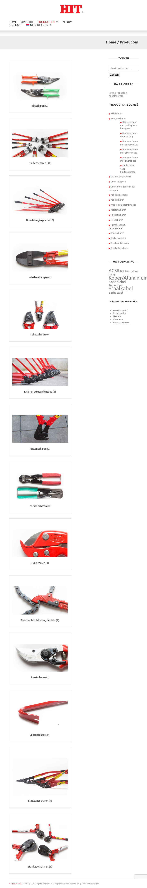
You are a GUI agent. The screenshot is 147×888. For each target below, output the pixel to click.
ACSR (114, 270)
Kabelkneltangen (119, 195)
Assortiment (120, 310)
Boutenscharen (118, 118)
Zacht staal (116, 292)
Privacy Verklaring (90, 883)
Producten (46, 22)
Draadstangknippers (121, 176)
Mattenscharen (118, 210)
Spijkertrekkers (118, 238)
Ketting (112, 274)
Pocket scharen (118, 215)
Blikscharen (116, 113)
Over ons (118, 319)
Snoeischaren (117, 233)
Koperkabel (117, 282)
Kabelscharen (117, 200)
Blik (122, 271)
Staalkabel (121, 288)
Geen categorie (118, 181)
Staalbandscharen (120, 243)
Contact (15, 25)
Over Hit (27, 22)
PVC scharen (117, 220)
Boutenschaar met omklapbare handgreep (128, 125)
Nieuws (68, 22)
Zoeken (114, 74)
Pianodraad (116, 285)
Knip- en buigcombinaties (123, 205)
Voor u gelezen (121, 322)
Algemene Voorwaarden (67, 883)
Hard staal (131, 271)
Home (13, 22)
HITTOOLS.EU (15, 883)
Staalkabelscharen (120, 248)
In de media (119, 313)
